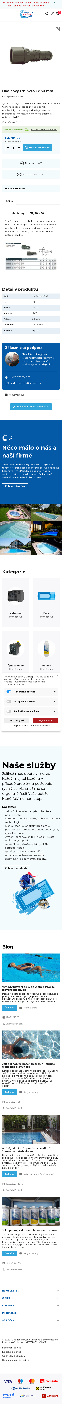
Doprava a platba (11, 1351)
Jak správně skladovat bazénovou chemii (30, 1230)
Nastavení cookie (11, 1347)
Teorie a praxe (30, 1007)
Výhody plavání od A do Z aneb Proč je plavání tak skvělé (28, 988)
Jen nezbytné (17, 720)
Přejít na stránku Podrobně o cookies (31, 725)
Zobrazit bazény (15, 486)
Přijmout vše (45, 720)
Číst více (9, 1007)
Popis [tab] (9, 201)
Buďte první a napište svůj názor (33, 406)
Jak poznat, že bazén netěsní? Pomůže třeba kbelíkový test (28, 1065)
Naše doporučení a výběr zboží (38, 1174)
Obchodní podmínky (13, 1355)
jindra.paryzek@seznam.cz (26, 383)
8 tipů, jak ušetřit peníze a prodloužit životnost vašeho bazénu (27, 1150)
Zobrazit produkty (16, 868)
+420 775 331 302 (21, 377)
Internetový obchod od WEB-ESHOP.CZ (24, 1342)
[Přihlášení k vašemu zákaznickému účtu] (52, 14)
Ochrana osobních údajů (15, 1360)
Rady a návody (30, 1092)
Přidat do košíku (39, 147)
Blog (7, 947)
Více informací (9, 122)
